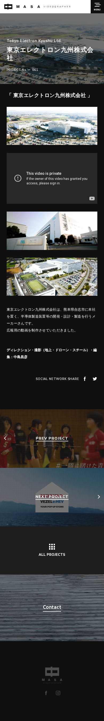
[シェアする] (84, 378)
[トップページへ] (37, 6)
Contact (52, 607)
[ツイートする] (94, 378)
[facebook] (46, 692)
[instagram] (58, 692)
